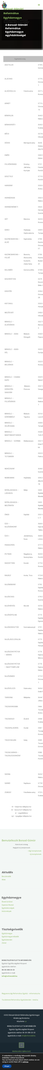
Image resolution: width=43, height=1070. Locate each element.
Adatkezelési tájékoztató (21, 1051)
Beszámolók (6, 876)
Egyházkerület (7, 940)
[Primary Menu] (39, 5)
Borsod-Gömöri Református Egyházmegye (13, 13)
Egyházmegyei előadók (10, 936)
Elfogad (6, 1066)
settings (25, 1062)
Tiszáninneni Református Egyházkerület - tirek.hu (20, 1000)
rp (25, 1021)
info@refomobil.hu (28, 1036)
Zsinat (4, 943)
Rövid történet (7, 902)
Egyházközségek (8, 908)
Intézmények (6, 911)
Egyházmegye (7, 933)
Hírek (4, 879)
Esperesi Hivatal (7, 905)
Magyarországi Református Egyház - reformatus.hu (21, 993)
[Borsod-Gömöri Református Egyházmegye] (4, 5)
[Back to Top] (21, 1045)
